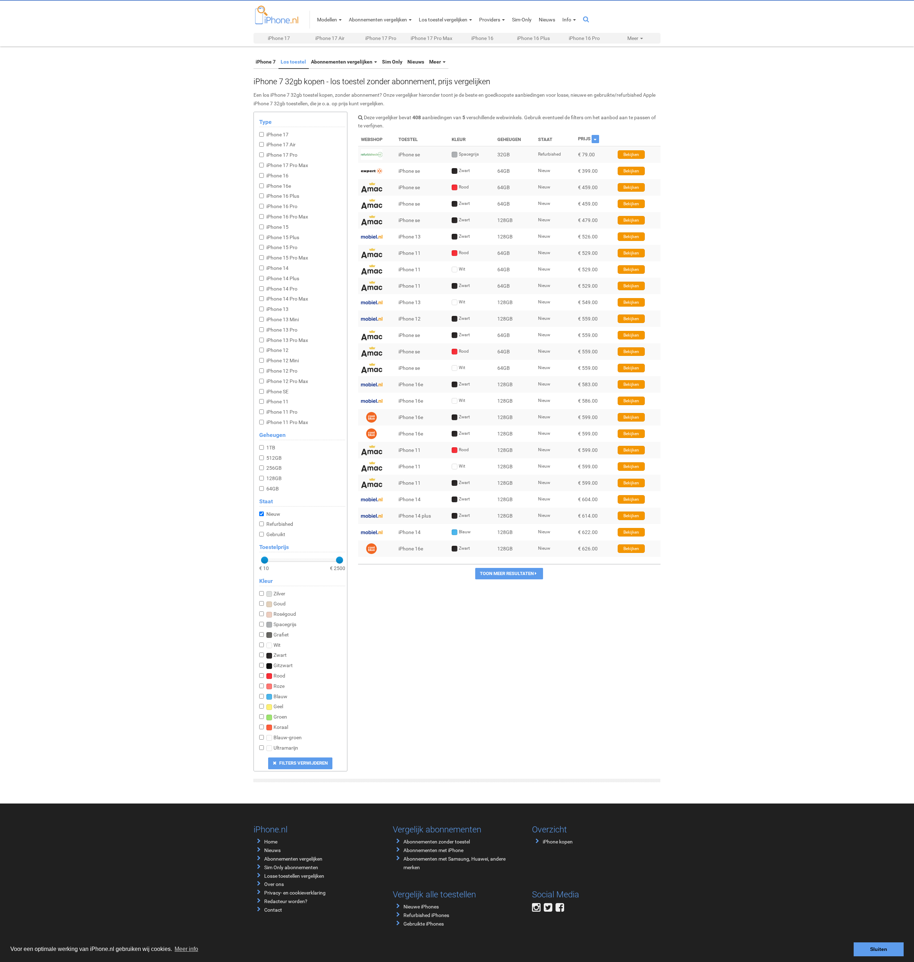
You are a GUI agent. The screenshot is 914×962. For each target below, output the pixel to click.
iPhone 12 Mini (282, 360)
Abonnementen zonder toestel (436, 842)
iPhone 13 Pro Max (287, 340)
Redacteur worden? (285, 901)
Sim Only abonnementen (291, 867)
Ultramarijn (285, 748)
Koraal (280, 727)
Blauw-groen (287, 737)
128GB (274, 478)
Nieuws (403, 62)
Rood (279, 676)
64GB (272, 489)
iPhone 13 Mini (282, 319)
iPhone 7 (264, 62)
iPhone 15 (277, 227)
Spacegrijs (284, 624)
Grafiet (281, 635)
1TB (270, 447)
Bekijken (631, 154)
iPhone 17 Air (330, 38)
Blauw (280, 696)
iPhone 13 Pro (281, 330)
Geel (278, 706)
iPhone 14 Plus (282, 278)
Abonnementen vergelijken (335, 62)
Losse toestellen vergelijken (294, 876)
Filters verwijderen (303, 763)
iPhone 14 (277, 268)
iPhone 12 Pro (281, 371)
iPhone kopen (558, 842)
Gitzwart (283, 665)
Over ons (274, 884)
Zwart (280, 655)
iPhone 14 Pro (281, 289)
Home (270, 842)
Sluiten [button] (878, 949)
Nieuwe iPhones (421, 907)
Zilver (279, 593)
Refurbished (279, 524)
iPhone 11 (277, 401)
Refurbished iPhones (426, 915)
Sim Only (382, 62)
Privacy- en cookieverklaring (295, 893)
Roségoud (284, 614)
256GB (274, 468)
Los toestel (289, 62)
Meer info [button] (186, 949)
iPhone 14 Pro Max (287, 299)
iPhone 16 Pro (584, 38)
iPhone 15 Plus (282, 237)
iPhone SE (277, 391)
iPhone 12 (277, 350)
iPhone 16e (278, 186)
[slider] (264, 560)
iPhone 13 (277, 309)
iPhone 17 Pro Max (431, 38)
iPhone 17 (279, 38)
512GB (274, 458)
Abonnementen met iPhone (433, 850)
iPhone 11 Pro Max (287, 422)
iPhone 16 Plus (533, 38)
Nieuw (273, 514)
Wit (277, 645)
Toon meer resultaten (507, 573)
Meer (419, 62)
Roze (279, 686)
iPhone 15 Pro (281, 247)
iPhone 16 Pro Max (287, 217)
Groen (280, 717)
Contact (273, 910)
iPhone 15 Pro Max (287, 258)
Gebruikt (275, 534)
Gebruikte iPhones (423, 924)
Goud (279, 603)
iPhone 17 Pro (380, 38)
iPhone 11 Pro (281, 412)
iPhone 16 (482, 38)
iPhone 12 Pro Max (287, 381)
